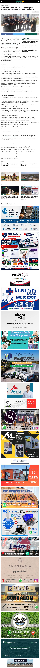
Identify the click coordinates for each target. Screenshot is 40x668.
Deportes (23, 194)
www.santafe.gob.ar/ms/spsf (9, 44)
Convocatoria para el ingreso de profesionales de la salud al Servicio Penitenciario (29, 50)
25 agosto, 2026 (4, 184)
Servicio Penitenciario (13, 158)
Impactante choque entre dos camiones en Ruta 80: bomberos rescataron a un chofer (9, 197)
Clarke (3, 179)
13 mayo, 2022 (3, 11)
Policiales (7, 5)
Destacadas (10, 11)
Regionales (24, 179)
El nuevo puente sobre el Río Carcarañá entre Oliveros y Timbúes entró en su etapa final (29, 182)
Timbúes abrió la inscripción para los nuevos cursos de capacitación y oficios (30, 42)
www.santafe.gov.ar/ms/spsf (10, 136)
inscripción (6, 158)
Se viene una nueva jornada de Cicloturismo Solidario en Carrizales (9, 182)
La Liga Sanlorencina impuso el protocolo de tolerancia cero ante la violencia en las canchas (29, 197)
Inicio (2, 5)
